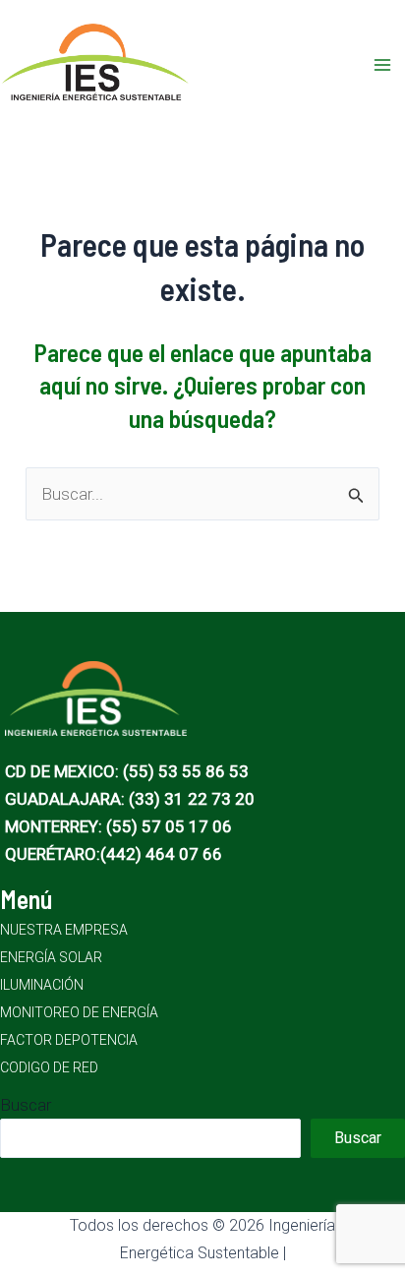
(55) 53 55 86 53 (186, 771)
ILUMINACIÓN (42, 985)
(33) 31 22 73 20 (192, 799)
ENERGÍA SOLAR (51, 957)
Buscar (25, 1105)
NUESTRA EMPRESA (64, 930)
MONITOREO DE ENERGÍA (79, 1012)
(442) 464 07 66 (161, 854)
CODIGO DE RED (49, 1067)
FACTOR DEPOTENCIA (69, 1040)
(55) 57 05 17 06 (169, 826)
